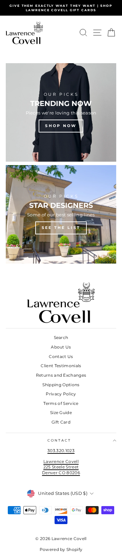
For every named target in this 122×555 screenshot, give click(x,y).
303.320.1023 (61, 450)
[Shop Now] (61, 112)
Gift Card (61, 422)
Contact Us (61, 356)
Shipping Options (60, 384)
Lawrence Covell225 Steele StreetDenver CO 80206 (61, 467)
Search (61, 337)
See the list (61, 227)
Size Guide (61, 412)
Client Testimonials (61, 365)
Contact (59, 440)
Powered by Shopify (61, 549)
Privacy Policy (61, 393)
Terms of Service (60, 403)
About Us (61, 347)
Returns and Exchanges (61, 375)
